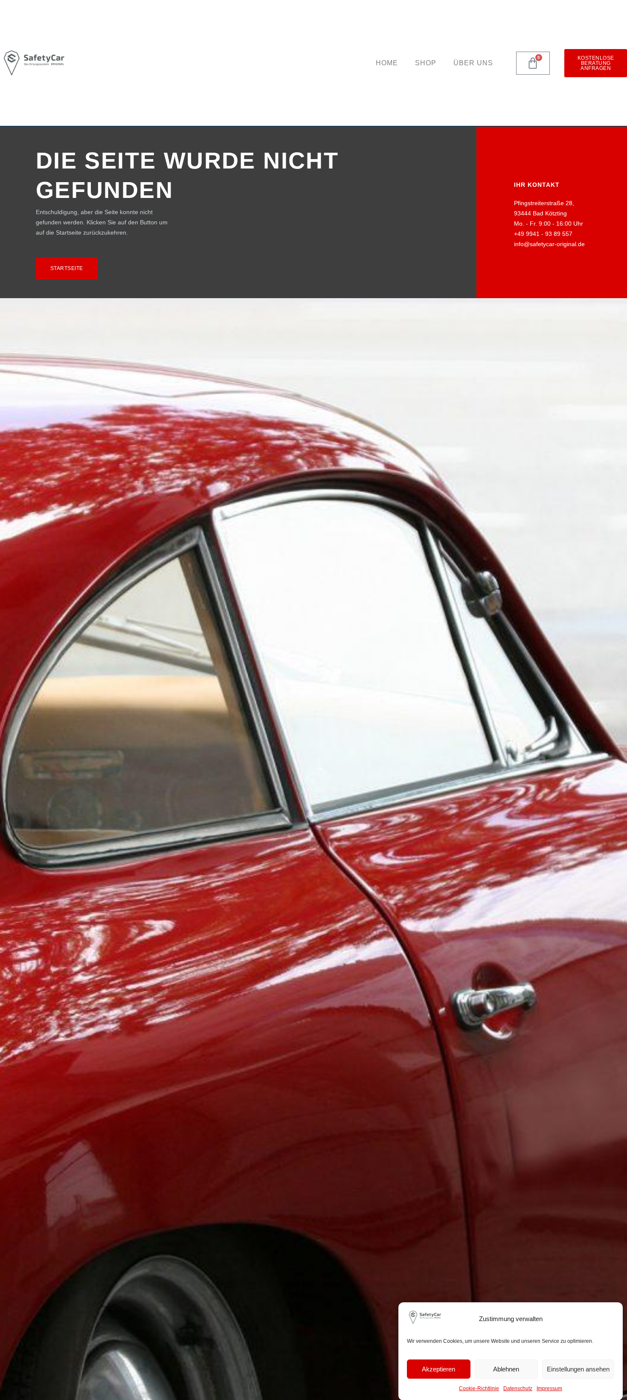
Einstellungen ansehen (578, 1369)
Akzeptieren (438, 1369)
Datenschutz (517, 1388)
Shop (425, 63)
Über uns (473, 63)
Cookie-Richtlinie (479, 1388)
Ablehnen (506, 1369)
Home (387, 63)
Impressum (549, 1388)
